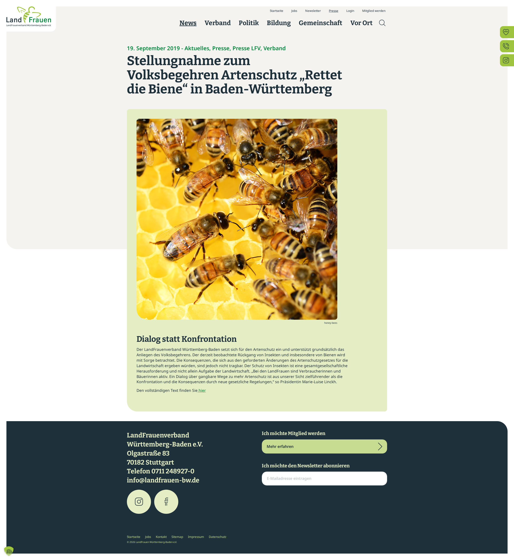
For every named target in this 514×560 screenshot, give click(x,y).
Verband (218, 23)
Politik (249, 23)
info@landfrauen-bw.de (163, 480)
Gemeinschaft (320, 23)
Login (350, 11)
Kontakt (161, 537)
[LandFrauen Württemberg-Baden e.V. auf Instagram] (139, 502)
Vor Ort (361, 23)
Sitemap (177, 537)
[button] (9, 551)
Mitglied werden (374, 11)
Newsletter (313, 11)
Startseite (276, 11)
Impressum (196, 537)
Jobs (294, 11)
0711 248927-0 (172, 471)
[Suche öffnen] (382, 23)
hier (202, 390)
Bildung (279, 23)
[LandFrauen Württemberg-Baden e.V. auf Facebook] (166, 502)
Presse (333, 11)
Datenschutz (217, 537)
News (188, 23)
